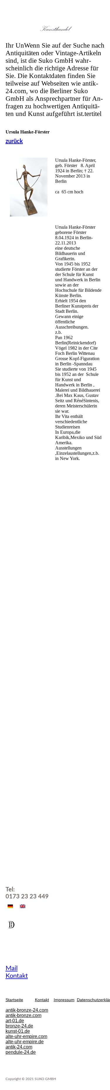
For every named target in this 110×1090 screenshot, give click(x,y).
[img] (55, 28)
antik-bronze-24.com (27, 1010)
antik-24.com (19, 1046)
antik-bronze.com (23, 1015)
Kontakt (17, 976)
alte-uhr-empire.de (25, 1041)
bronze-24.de (19, 1025)
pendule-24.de (21, 1052)
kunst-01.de (18, 1031)
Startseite (14, 999)
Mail (12, 968)
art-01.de (15, 1020)
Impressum (64, 999)
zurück (14, 141)
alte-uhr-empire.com (26, 1036)
